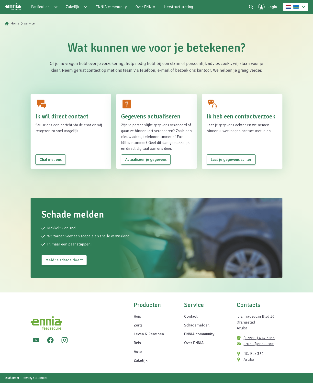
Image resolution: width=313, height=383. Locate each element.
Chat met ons (51, 159)
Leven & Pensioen (149, 334)
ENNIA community (199, 334)
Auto (138, 351)
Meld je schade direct (64, 260)
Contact (191, 316)
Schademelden (197, 325)
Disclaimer (12, 378)
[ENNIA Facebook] (50, 340)
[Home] (13, 6)
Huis (137, 316)
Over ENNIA (194, 342)
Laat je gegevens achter (231, 159)
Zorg (138, 325)
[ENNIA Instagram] (64, 340)
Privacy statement (35, 378)
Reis (137, 342)
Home (15, 23)
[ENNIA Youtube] (36, 340)
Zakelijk (140, 360)
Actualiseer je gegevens (146, 159)
